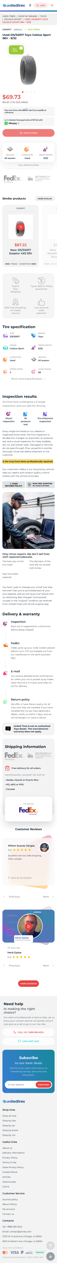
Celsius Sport (13, 19)
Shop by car (8, 1125)
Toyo (43, 16)
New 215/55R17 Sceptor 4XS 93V (20, 251)
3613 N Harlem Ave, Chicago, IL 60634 (22, 1241)
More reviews (28, 983)
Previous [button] (14, 896)
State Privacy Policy (13, 1167)
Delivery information (13, 1152)
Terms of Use (9, 1162)
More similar (45, 199)
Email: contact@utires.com (16, 1231)
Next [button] (46, 896)
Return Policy (9, 1204)
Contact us (8, 1214)
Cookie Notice (9, 1172)
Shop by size (9, 1120)
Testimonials (9, 1181)
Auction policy (10, 1199)
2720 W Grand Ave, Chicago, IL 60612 (22, 1236)
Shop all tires (9, 1115)
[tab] (22, 92)
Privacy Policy (9, 1157)
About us (7, 1148)
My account (8, 1209)
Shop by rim (9, 1135)
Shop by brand (28, 16)
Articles (6, 1177)
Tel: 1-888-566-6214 (12, 1226)
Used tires (9, 16)
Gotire (5, 1186)
